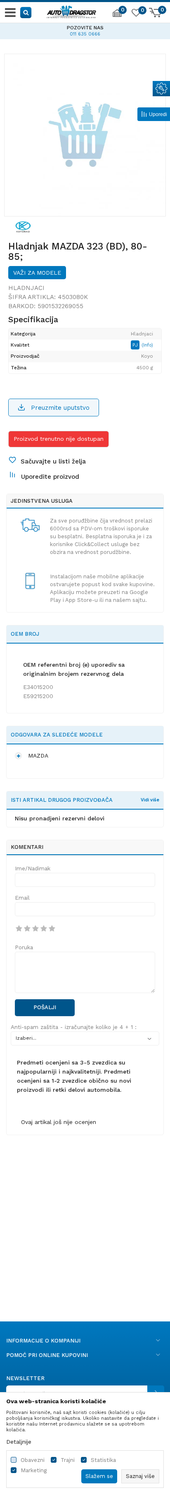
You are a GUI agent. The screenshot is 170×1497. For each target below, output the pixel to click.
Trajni (68, 1460)
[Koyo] (23, 226)
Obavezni (33, 1460)
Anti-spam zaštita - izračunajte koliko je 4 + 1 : (74, 1027)
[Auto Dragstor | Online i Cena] (71, 10)
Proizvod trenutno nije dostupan (59, 438)
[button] (26, 12)
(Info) (147, 345)
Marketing (34, 1470)
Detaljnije (18, 1441)
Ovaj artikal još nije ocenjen (58, 1122)
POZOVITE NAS (85, 28)
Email (22, 898)
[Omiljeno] (136, 14)
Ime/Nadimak (32, 868)
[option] (85, 30)
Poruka (24, 947)
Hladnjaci (26, 288)
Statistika (103, 1460)
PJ (135, 345)
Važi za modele (37, 272)
